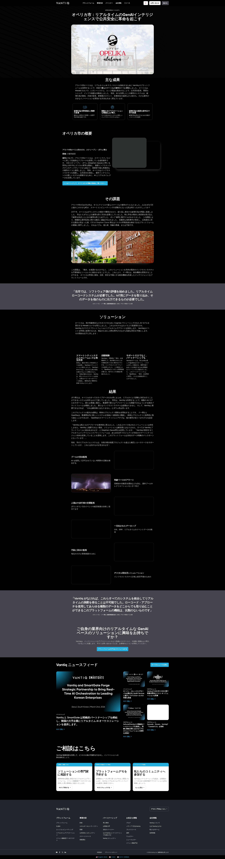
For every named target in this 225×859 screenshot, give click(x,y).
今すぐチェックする (103, 787)
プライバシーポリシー (111, 852)
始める (165, 3)
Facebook (60, 852)
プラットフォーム (88, 3)
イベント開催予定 (132, 843)
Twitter (62, 852)
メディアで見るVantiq (133, 826)
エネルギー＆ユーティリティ (89, 826)
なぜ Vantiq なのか (156, 826)
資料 (127, 833)
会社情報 (118, 3)
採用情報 (152, 833)
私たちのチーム (154, 829)
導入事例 (106, 823)
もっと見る (139, 787)
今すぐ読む (59, 729)
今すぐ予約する (64, 787)
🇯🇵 (146, 3)
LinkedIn (65, 852)
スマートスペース (85, 836)
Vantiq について (155, 823)
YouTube (57, 852)
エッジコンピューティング (64, 829)
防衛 (81, 823)
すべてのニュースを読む (160, 665)
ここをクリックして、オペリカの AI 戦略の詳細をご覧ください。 (85, 183)
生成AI (58, 826)
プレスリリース (131, 829)
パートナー (109, 3)
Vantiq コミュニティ (109, 838)
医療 (81, 829)
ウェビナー (129, 836)
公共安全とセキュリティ (87, 833)
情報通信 (82, 840)
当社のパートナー (108, 829)
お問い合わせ (155, 3)
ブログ (128, 823)
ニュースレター (131, 840)
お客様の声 (106, 826)
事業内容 (100, 3)
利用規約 (99, 852)
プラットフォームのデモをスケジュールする (112, 649)
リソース (127, 3)
